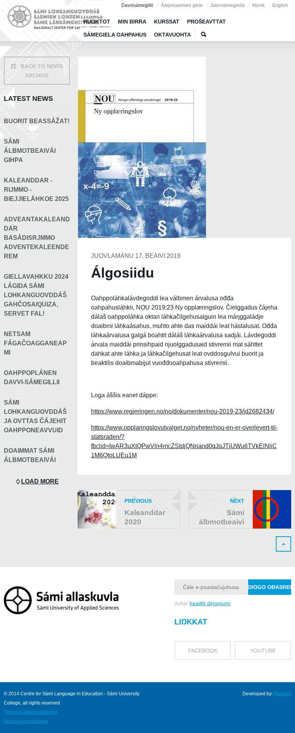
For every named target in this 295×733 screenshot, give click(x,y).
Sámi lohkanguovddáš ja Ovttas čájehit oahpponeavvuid (35, 416)
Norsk (258, 5)
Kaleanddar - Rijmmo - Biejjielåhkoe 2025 (36, 189)
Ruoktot (96, 21)
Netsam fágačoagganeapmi (35, 343)
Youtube (263, 651)
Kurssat (166, 21)
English (280, 5)
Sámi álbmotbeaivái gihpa (30, 150)
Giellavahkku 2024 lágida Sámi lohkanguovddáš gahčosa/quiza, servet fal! (36, 295)
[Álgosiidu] (59, 18)
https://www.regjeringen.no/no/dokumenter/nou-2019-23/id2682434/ (182, 411)
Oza (203, 34)
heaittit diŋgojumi (209, 603)
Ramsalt (282, 693)
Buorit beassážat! (37, 121)
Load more (40, 481)
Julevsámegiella (227, 5)
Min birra (132, 21)
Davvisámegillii (137, 5)
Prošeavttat (206, 21)
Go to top (283, 544)
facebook (202, 651)
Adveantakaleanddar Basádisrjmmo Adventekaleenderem (37, 237)
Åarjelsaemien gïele (182, 5)
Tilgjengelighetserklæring (30, 712)
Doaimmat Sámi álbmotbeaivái (30, 455)
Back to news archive (42, 71)
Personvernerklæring (26, 721)
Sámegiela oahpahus (114, 35)
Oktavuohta (172, 35)
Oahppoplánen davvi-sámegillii (32, 377)
